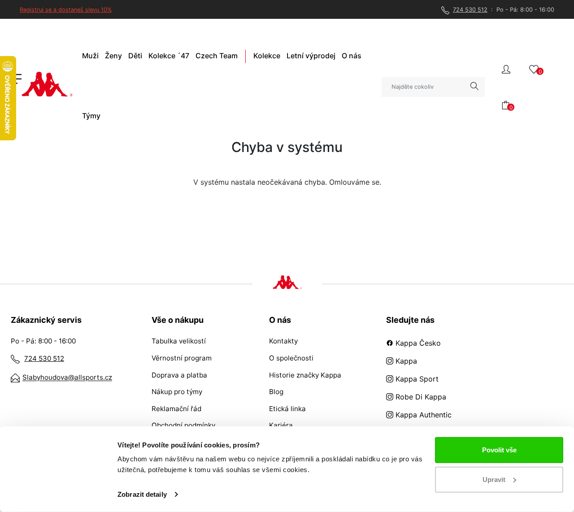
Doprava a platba (179, 375)
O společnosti (291, 358)
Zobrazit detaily (142, 494)
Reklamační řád (176, 408)
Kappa (405, 360)
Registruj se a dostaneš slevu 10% (66, 9)
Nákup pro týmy (177, 391)
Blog (276, 391)
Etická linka (287, 408)
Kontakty (283, 341)
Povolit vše (499, 450)
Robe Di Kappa (419, 396)
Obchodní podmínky (183, 425)
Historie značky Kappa (305, 375)
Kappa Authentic (422, 414)
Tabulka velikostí (179, 341)
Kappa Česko (417, 342)
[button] (506, 68)
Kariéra (281, 425)
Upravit (494, 479)
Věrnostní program (182, 358)
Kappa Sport (416, 378)
